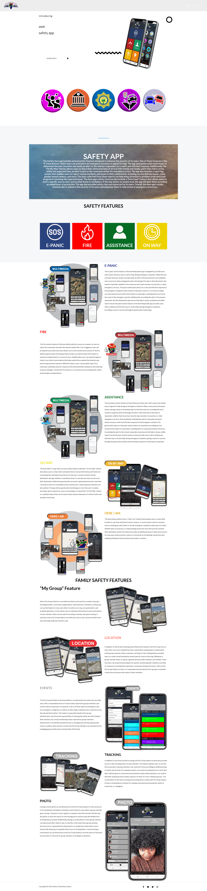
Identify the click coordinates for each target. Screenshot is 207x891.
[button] (42, 100)
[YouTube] (148, 887)
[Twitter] (153, 887)
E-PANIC (111, 265)
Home (188, 5)
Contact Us (197, 5)
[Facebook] (143, 887)
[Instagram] (157, 887)
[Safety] (11, 5)
